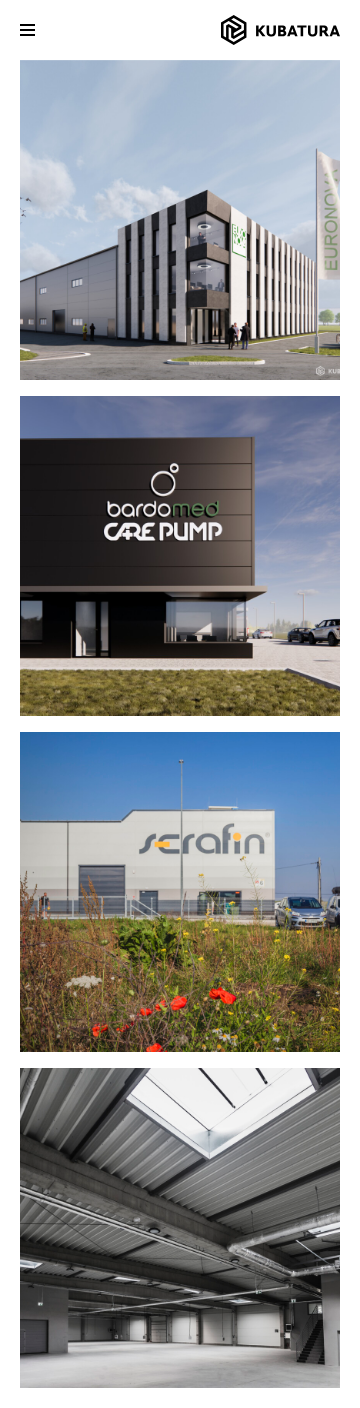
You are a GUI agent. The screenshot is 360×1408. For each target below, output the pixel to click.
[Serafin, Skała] (180, 892)
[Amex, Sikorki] (180, 1228)
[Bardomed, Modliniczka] (180, 556)
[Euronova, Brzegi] (180, 220)
